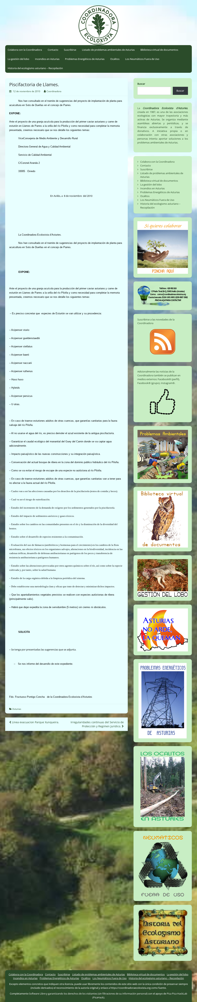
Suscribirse (70, 49)
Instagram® (168, 383)
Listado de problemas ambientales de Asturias (108, 49)
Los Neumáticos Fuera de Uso (142, 59)
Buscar (141, 83)
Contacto (53, 49)
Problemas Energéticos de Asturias (84, 59)
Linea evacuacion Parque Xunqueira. (35, 722)
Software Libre (37, 993)
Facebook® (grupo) (148, 383)
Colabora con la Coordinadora (25, 49)
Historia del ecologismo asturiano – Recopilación (35, 68)
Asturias (16, 709)
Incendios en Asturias (47, 59)
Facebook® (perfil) (168, 379)
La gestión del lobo (18, 59)
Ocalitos (114, 59)
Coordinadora (54, 91)
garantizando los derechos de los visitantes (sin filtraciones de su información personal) (98, 993)
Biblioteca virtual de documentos (159, 49)
